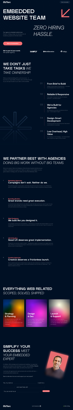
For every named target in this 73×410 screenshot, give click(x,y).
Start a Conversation (65, 2)
